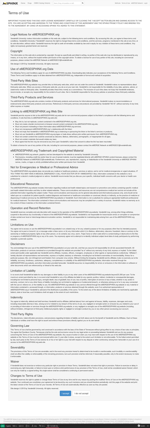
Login (146, 3)
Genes (23, 3)
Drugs (30, 3)
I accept (65, 393)
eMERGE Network (137, 3)
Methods (117, 3)
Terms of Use (126, 3)
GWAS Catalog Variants (42, 3)
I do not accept (81, 393)
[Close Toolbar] (148, 426)
